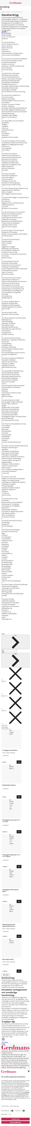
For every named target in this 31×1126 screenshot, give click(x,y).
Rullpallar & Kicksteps (8, 99)
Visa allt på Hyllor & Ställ (9, 312)
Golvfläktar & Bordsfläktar (10, 115)
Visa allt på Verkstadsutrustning (11, 520)
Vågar (3, 533)
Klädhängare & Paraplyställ (10, 248)
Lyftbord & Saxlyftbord (9, 489)
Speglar (4, 405)
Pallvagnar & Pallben (8, 363)
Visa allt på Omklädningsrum (10, 301)
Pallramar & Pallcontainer (10, 362)
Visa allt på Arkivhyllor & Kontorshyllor (13, 141)
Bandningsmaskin (7, 564)
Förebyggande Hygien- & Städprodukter (14, 416)
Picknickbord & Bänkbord (9, 175)
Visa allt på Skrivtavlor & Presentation (13, 212)
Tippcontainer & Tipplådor (10, 380)
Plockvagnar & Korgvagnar (10, 455)
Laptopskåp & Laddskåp (9, 90)
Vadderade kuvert (7, 541)
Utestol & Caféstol (7, 179)
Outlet (3, 617)
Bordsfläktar (5, 123)
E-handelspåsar (6, 537)
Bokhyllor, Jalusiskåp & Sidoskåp (11, 79)
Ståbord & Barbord (7, 166)
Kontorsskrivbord (7, 46)
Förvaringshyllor (7, 148)
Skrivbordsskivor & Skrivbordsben (12, 53)
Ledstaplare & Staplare (9, 484)
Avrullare (4, 559)
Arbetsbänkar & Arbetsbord (10, 280)
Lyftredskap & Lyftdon (8, 513)
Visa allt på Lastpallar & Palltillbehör (13, 358)
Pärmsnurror (6, 146)
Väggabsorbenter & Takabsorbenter (13, 203)
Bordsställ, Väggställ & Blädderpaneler (13, 110)
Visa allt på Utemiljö (8, 599)
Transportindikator (7, 575)
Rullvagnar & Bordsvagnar (10, 447)
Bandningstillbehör (7, 561)
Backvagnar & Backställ (9, 347)
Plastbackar (5, 342)
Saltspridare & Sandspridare (10, 606)
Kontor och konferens (8, 37)
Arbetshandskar (7, 435)
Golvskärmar (6, 199)
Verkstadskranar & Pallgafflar (11, 506)
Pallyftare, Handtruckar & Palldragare (13, 478)
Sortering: (5, 727)
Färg (15, 653)
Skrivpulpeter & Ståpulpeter (10, 451)
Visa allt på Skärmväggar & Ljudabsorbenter (15, 197)
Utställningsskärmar (8, 205)
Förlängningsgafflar (8, 486)
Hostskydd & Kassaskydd (9, 270)
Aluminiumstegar (7, 590)
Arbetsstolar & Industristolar (11, 283)
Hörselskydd (5, 427)
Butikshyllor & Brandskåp (9, 263)
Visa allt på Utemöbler (8, 174)
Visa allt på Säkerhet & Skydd (11, 400)
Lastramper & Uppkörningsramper (12, 511)
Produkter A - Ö (6, 612)
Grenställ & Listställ (8, 325)
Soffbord (4, 245)
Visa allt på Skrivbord (8, 42)
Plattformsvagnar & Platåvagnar (12, 458)
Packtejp (4, 550)
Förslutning (5, 552)
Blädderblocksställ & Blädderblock (12, 221)
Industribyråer (6, 331)
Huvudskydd (5, 438)
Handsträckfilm (6, 568)
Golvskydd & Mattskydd (9, 62)
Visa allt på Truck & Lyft (9, 477)
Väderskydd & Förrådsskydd (10, 603)
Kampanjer (5, 615)
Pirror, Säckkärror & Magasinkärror (13, 469)
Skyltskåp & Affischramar (9, 225)
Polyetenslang (6, 577)
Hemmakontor (6, 51)
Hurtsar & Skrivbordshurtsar (11, 77)
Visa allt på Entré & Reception (11, 239)
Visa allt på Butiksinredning (10, 261)
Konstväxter (5, 256)
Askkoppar (5, 391)
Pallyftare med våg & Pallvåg (10, 480)
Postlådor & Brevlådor (8, 604)
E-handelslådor (6, 539)
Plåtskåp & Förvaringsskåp (10, 75)
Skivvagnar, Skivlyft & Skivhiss (11, 464)
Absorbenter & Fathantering (10, 374)
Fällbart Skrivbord (7, 48)
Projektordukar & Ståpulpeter (11, 223)
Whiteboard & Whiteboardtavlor (12, 214)
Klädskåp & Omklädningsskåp (11, 305)
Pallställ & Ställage (7, 322)
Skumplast (5, 548)
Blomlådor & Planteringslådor (11, 183)
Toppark (4, 573)
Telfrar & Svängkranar (8, 515)
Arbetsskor (5, 433)
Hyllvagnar (5, 449)
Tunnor (4, 384)
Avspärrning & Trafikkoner (10, 404)
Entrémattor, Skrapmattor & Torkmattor (14, 254)
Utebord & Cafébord (8, 177)
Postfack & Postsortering (9, 252)
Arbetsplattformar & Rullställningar (13, 593)
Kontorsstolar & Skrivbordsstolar (12, 60)
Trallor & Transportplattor (10, 466)
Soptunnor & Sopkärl (8, 382)
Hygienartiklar (6, 395)
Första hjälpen (6, 426)
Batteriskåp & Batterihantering (11, 376)
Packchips (5, 542)
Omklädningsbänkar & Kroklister (12, 307)
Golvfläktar (5, 126)
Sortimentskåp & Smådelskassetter (12, 349)
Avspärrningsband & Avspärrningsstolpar (14, 269)
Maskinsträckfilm (7, 572)
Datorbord (5, 50)
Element (4, 132)
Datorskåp (5, 294)
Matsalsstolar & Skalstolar (10, 161)
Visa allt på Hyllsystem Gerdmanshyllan (14, 318)
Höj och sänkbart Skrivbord (10, 44)
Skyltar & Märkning (7, 418)
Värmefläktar (6, 133)
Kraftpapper (5, 546)
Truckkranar (5, 493)
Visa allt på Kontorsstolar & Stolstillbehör (14, 59)
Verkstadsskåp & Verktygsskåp (11, 292)
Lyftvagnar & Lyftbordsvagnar (11, 488)
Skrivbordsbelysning (8, 113)
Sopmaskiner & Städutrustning (11, 393)
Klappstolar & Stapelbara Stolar (11, 165)
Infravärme (5, 135)
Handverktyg (6, 522)
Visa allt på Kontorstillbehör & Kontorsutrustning (11, 96)
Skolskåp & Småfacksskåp (9, 303)
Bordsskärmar (6, 201)
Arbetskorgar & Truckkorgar (10, 504)
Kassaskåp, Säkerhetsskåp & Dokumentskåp (15, 86)
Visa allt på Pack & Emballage (11, 530)
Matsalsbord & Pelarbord (9, 159)
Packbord (5, 535)
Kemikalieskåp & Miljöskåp (10, 378)
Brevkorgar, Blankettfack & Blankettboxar (14, 108)
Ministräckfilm (6, 570)
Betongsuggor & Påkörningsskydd (12, 402)
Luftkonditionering (7, 130)
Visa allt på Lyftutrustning (9, 499)
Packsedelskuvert (7, 553)
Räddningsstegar (7, 592)
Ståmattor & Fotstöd (8, 64)
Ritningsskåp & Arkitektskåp (10, 82)
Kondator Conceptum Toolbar (11, 104)
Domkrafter (5, 500)
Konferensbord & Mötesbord (11, 155)
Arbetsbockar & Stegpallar (10, 586)
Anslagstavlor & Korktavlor (10, 216)
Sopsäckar (5, 389)
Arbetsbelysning (7, 296)
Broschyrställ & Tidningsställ (10, 250)
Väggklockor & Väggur (8, 247)
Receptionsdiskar (7, 241)
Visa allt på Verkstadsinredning (11, 278)
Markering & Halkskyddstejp (10, 409)
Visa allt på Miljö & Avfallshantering (12, 371)
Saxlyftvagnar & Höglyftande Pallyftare (13, 482)
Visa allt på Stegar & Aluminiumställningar (15, 584)
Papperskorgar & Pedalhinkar (11, 190)
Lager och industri (7, 272)
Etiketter (4, 555)
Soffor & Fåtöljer (7, 243)
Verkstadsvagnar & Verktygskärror (12, 290)
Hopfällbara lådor (7, 345)
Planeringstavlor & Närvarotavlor (12, 217)
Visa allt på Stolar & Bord (9, 154)
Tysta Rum (5, 207)
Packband (5, 557)
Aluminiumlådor (7, 351)
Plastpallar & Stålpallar (9, 360)
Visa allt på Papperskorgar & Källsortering (15, 188)
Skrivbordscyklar (7, 68)
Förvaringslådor (6, 343)
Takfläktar (5, 124)
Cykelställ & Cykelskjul (8, 601)
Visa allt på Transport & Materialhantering (15, 446)
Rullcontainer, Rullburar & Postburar (13, 457)
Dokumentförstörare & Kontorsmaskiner (14, 112)
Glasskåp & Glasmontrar (9, 84)
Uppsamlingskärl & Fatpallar (10, 373)
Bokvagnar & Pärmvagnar (10, 232)
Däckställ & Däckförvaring (10, 327)
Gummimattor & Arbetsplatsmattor (13, 287)
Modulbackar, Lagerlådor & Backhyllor (13, 340)
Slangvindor (5, 524)
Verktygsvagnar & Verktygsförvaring (13, 289)
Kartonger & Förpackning (9, 531)
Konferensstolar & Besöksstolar (11, 157)
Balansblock (5, 508)
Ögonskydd (5, 429)
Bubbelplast (5, 544)
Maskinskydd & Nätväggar (10, 413)
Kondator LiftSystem (8, 106)
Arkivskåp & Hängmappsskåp (11, 81)
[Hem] (16, 2)
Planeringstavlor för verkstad (11, 285)
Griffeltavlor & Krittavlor (9, 219)
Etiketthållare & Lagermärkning (11, 329)
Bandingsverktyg (7, 562)
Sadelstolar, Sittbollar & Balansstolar (13, 66)
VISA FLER (6, 975)
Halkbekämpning (7, 608)
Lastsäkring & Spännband (10, 415)
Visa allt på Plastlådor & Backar (11, 338)
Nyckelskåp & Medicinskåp (10, 88)
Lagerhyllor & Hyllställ (8, 323)
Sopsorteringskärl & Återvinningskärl (13, 385)
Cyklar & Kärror (6, 468)
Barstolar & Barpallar (8, 168)
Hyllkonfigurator (7, 320)
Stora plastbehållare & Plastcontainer (13, 353)
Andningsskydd (6, 431)
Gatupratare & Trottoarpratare (11, 265)
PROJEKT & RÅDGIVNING (9, 614)
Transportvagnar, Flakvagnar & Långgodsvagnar (11, 461)
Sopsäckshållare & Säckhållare (11, 387)
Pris (15, 635)
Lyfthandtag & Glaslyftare (9, 510)
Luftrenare (5, 128)
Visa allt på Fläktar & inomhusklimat (13, 121)
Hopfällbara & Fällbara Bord (10, 163)
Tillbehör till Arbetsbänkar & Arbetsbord (14, 281)
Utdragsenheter (7, 332)
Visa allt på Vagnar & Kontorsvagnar (13, 230)
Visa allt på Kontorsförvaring (10, 73)
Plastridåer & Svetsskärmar (10, 411)
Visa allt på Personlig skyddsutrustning (14, 424)
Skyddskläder (6, 437)
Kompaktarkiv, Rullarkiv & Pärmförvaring (14, 143)
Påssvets (4, 579)
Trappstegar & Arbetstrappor (11, 588)
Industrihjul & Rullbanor (9, 471)
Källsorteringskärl (7, 192)
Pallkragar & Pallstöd (8, 365)
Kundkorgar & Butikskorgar (10, 267)
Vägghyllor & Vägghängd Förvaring (12, 144)
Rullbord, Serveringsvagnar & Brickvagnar (15, 234)
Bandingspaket (6, 566)
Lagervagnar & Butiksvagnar (10, 453)
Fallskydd (4, 440)
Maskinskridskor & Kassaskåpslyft (12, 502)
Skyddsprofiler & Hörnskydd (10, 407)
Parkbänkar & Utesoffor (9, 181)
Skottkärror (5, 610)
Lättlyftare (5, 491)
